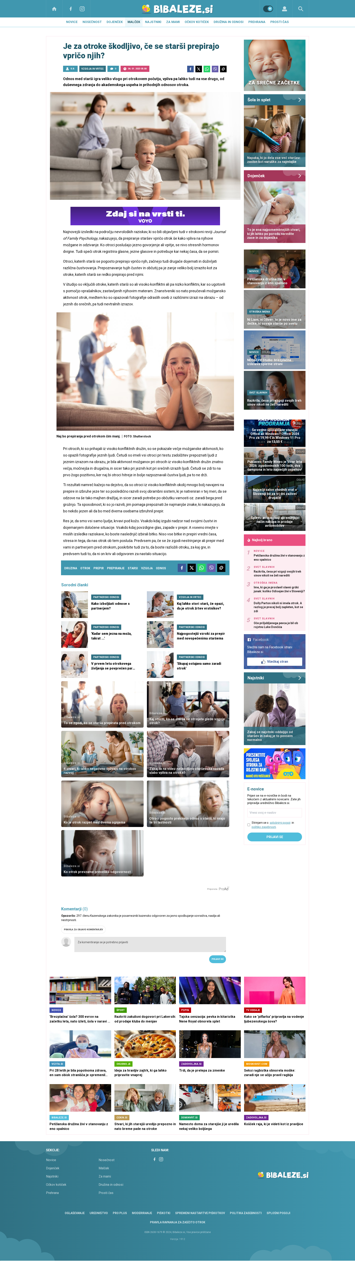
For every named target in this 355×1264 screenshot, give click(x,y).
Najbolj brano (262, 540)
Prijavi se (218, 959)
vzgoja (147, 568)
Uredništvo (99, 1213)
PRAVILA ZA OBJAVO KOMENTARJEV (83, 929)
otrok (85, 568)
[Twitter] (198, 69)
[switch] (268, 9)
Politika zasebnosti (246, 1213)
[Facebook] (70, 8)
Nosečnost (92, 22)
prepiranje (115, 568)
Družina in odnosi (228, 22)
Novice (72, 22)
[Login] (284, 8)
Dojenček (115, 22)
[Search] (301, 8)
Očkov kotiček (197, 22)
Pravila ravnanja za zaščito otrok (177, 1222)
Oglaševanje (75, 1213)
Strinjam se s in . (273, 825)
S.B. (72, 68)
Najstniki (153, 22)
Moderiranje (142, 1213)
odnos (161, 568)
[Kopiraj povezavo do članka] (223, 69)
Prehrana (256, 22)
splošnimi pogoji (280, 822)
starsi (133, 568)
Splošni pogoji (278, 1213)
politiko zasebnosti (264, 827)
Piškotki (163, 1213)
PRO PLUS (120, 1213)
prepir (98, 568)
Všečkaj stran (277, 662)
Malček (134, 22)
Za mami (173, 22)
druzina (70, 568)
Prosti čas (279, 22)
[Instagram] (82, 8)
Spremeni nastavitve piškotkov (200, 1213)
